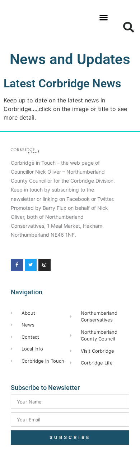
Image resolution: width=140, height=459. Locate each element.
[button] (104, 17)
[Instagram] (44, 265)
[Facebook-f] (17, 265)
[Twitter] (31, 265)
